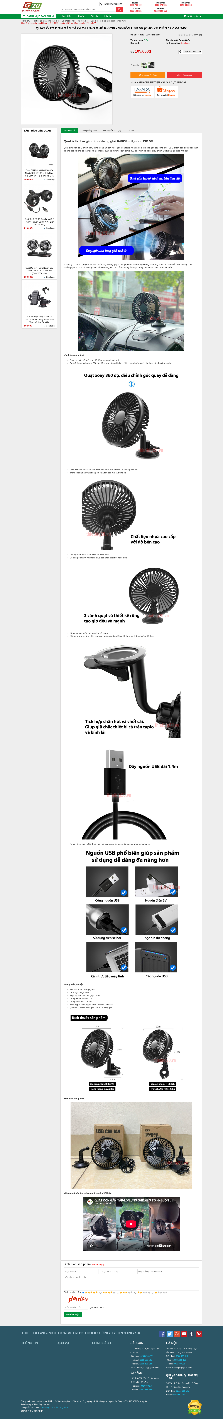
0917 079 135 (161, 5)
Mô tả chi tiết (69, 130)
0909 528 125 (136, 11)
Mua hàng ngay (184, 75)
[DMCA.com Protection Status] (195, 1415)
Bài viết (94, 16)
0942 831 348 (186, 5)
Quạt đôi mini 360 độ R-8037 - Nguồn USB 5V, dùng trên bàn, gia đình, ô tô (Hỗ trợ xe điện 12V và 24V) (39, 173)
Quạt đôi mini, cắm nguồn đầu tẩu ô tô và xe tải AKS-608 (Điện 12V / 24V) (39, 271)
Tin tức (81, 16)
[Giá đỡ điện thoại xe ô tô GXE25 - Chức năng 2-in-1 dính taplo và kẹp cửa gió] (39, 311)
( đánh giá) (196, 35)
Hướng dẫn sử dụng (112, 130)
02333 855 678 (160, 11)
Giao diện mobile (32, 1411)
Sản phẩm (193, 16)
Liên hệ (108, 16)
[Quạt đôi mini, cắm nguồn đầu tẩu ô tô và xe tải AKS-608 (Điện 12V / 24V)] (39, 263)
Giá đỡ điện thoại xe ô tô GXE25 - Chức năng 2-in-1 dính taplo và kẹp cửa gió (39, 319)
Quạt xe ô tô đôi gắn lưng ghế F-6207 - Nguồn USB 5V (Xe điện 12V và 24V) (39, 222)
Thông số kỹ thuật (89, 130)
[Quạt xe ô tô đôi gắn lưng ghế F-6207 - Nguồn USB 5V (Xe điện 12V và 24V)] (39, 214)
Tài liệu (130, 130)
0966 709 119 (136, 5)
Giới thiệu (66, 16)
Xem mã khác (97, 1307)
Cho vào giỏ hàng (148, 75)
